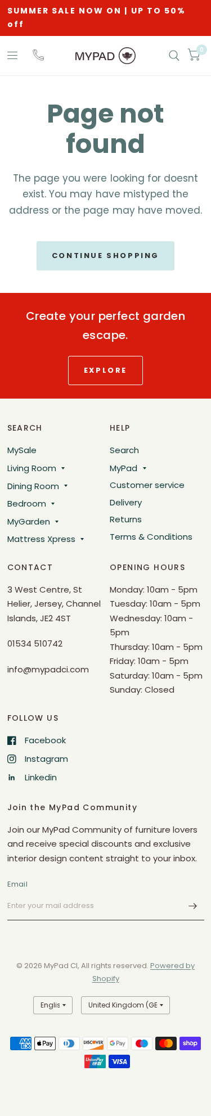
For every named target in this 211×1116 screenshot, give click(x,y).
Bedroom (26, 503)
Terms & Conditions (151, 537)
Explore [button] (105, 370)
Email (17, 884)
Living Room (31, 468)
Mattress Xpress (41, 539)
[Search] (174, 55)
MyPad (123, 468)
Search (124, 450)
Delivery (126, 502)
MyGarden (28, 521)
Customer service (147, 485)
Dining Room (33, 486)
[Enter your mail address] (193, 905)
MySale (22, 450)
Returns (126, 519)
